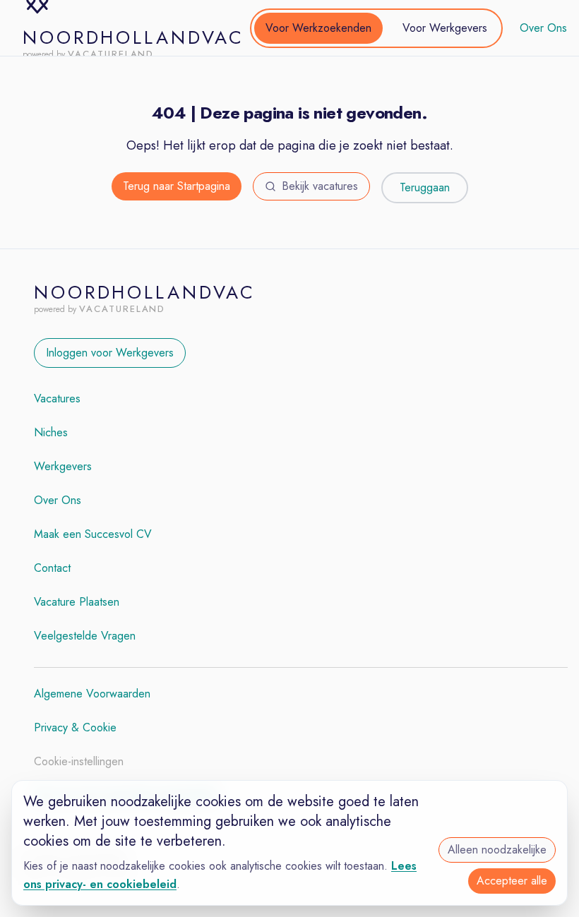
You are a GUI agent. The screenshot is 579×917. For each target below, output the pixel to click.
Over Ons (543, 28)
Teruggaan (425, 187)
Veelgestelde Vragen (85, 636)
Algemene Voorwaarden (92, 693)
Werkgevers (63, 466)
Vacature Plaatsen (76, 602)
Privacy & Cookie (75, 727)
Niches (51, 432)
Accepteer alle (512, 881)
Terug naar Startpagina (176, 186)
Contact (52, 568)
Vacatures (57, 398)
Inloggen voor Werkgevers (110, 352)
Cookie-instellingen (79, 761)
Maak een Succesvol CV (93, 534)
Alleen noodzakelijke (497, 849)
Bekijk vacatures (320, 186)
